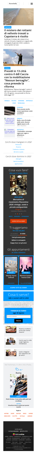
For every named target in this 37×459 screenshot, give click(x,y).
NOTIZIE (19, 403)
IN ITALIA (22, 416)
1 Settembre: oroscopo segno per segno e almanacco (24, 133)
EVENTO (19, 396)
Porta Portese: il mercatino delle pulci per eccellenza (18, 400)
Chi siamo (8, 442)
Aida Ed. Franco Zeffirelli (11, 276)
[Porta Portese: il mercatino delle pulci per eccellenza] (19, 385)
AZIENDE (30, 416)
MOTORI (18, 413)
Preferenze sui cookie (16, 443)
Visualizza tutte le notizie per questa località (18, 406)
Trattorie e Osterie (18, 149)
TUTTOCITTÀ (24, 438)
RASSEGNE (19, 197)
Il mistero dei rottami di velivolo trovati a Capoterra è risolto (17, 33)
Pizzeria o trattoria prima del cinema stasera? (25, 330)
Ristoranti (18, 144)
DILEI (28, 438)
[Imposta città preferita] (5, 3)
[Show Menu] (32, 4)
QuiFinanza (20, 114)
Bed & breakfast (18, 161)
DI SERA (22, 234)
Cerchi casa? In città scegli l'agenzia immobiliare (25, 342)
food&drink (25, 216)
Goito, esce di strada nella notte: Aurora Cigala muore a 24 (24, 122)
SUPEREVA (28, 439)
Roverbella (13, 4)
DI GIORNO (14, 234)
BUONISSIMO (22, 439)
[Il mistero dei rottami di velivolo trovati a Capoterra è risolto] (18, 16)
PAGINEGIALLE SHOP (27, 436)
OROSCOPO (7, 416)
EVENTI (18, 418)
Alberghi (18, 159)
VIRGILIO (11, 436)
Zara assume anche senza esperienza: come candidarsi (25, 111)
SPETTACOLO (29, 100)
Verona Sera (20, 136)
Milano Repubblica (21, 125)
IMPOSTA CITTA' (24, 431)
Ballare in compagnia (18, 240)
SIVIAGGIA (8, 439)
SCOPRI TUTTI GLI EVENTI (18, 221)
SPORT (14, 103)
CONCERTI (11, 272)
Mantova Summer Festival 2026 (26, 276)
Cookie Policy (28, 442)
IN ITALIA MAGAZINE (14, 431)
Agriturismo (18, 164)
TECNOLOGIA (21, 103)
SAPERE (31, 413)
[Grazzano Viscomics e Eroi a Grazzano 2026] (20, 186)
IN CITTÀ (15, 416)
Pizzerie (18, 147)
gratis (11, 216)
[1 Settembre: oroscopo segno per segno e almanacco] (9, 131)
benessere (17, 216)
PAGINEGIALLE (17, 436)
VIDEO (24, 413)
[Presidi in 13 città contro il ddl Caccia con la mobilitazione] (18, 60)
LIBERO (6, 436)
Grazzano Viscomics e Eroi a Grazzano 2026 (19, 200)
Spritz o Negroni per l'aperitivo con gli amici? (24, 353)
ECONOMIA (21, 100)
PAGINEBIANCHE (16, 438)
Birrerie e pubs (18, 152)
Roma (18, 372)
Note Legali (15, 442)
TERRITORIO (8, 27)
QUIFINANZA (15, 439)
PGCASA (9, 438)
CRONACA (7, 68)
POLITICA (13, 100)
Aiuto (24, 443)
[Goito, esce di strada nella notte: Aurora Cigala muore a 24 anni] (9, 120)
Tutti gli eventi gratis (18, 237)
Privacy (21, 442)
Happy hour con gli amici (18, 243)
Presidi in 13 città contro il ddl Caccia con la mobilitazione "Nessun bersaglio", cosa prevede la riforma (17, 78)
